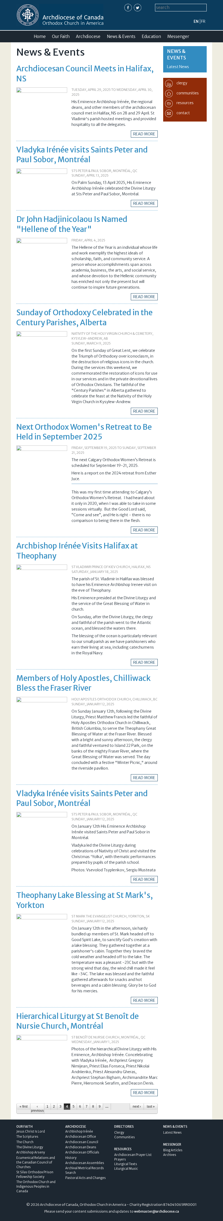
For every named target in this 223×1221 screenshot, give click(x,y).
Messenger (178, 36)
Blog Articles (172, 1150)
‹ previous (37, 1108)
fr (203, 21)
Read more (144, 134)
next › (137, 1106)
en (196, 21)
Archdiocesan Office (80, 1137)
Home (40, 36)
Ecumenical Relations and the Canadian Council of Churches (35, 1162)
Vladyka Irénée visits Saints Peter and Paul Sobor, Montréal (82, 154)
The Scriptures (27, 1137)
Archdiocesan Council (81, 1142)
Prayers (120, 1159)
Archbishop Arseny (30, 1152)
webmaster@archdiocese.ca (156, 1211)
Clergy (119, 1132)
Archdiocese (88, 36)
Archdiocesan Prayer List (133, 1155)
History (70, 1158)
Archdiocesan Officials (82, 1152)
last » (151, 1106)
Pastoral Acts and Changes (85, 1178)
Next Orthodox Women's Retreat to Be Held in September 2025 (84, 432)
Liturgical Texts (125, 1164)
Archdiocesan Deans (80, 1147)
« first (23, 1106)
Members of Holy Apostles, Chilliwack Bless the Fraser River (83, 683)
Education (151, 36)
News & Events (121, 36)
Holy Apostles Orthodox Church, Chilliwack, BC (114, 699)
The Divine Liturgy (29, 1147)
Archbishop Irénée (79, 1131)
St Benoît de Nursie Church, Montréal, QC (108, 1037)
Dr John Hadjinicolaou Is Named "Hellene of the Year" (71, 224)
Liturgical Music (126, 1169)
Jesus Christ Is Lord (30, 1131)
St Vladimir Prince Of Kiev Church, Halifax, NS (111, 567)
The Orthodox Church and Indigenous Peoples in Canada (35, 1186)
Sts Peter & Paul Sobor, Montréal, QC (104, 171)
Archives (169, 1155)
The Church (24, 1142)
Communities (124, 1137)
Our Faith (61, 36)
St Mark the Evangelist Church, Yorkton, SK (111, 916)
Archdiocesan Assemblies (84, 1163)
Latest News (178, 66)
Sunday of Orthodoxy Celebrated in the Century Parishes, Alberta (84, 317)
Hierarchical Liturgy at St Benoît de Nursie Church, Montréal (77, 1021)
